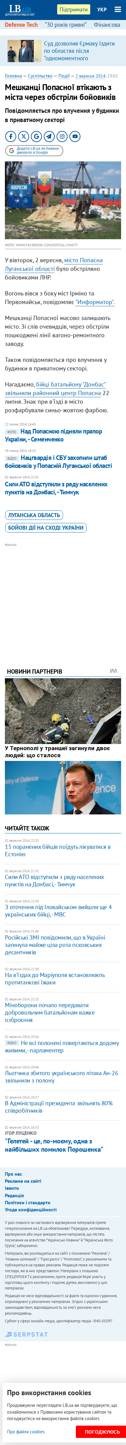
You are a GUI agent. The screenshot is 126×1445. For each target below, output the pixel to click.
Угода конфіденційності (31, 1209)
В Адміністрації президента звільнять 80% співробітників (58, 1106)
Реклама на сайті (23, 1181)
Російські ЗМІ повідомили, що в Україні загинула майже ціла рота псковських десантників (55, 944)
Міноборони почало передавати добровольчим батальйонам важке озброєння (49, 1012)
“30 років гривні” (66, 24)
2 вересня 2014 (91, 76)
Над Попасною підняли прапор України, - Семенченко (53, 435)
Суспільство (40, 76)
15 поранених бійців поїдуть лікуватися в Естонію (57, 850)
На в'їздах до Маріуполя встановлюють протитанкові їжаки (55, 978)
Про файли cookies (26, 1432)
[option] (63, 50)
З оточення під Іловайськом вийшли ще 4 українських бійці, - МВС (58, 910)
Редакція (14, 1195)
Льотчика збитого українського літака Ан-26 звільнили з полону (61, 1076)
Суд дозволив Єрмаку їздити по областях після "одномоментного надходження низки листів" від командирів (79, 58)
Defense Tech (21, 24)
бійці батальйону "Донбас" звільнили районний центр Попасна (55, 388)
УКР (102, 9)
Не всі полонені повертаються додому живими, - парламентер (61, 1046)
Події (64, 76)
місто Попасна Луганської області (54, 264)
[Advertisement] (63, 597)
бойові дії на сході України (45, 527)
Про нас (13, 1174)
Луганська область (34, 515)
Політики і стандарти (27, 1202)
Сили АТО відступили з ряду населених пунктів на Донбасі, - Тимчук (56, 488)
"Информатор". (95, 302)
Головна (13, 76)
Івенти (12, 1188)
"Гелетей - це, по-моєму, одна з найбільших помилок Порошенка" (54, 1145)
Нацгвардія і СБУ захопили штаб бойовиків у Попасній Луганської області (58, 461)
